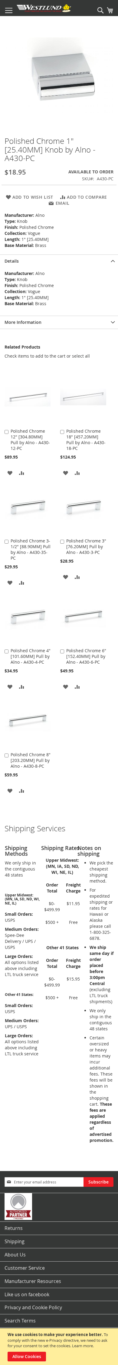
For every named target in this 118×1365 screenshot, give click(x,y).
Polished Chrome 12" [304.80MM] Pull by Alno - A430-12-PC (30, 439)
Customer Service (25, 1268)
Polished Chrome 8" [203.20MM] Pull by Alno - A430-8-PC (31, 760)
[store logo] (44, 8)
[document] (60, 1346)
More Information (23, 322)
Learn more (82, 1345)
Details (12, 261)
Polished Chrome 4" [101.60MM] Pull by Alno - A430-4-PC (31, 656)
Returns (14, 1228)
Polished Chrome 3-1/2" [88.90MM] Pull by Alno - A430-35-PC (31, 549)
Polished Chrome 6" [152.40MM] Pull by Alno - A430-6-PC (86, 656)
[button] (10, 472)
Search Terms (20, 1320)
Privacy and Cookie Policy (33, 1307)
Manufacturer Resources (33, 1281)
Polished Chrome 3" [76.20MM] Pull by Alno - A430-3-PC (86, 546)
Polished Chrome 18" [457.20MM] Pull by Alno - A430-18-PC (86, 439)
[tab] (59, 260)
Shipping (15, 1241)
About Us (15, 1254)
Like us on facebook (27, 1294)
